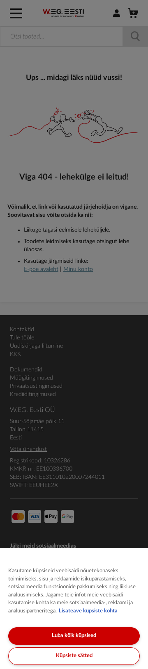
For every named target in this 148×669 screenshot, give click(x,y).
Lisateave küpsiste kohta (88, 611)
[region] (74, 608)
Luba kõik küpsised (74, 635)
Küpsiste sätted (74, 655)
